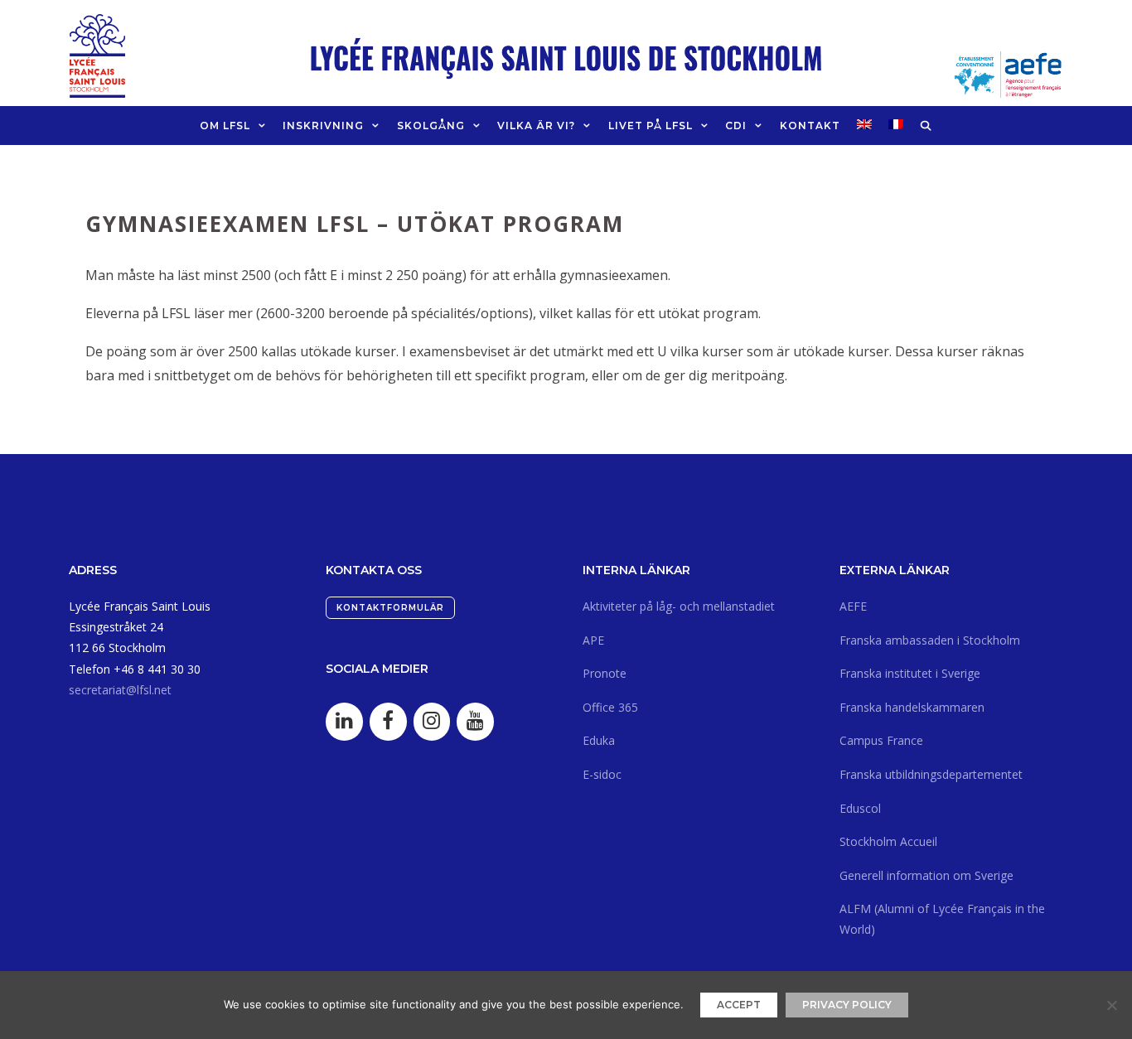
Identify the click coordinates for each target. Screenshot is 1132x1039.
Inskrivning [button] (323, 125)
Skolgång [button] (431, 125)
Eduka (599, 740)
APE (593, 640)
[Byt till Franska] (896, 124)
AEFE (853, 606)
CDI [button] (736, 125)
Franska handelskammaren (911, 707)
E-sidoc (602, 774)
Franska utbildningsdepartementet (931, 774)
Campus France (881, 740)
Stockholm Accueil (888, 841)
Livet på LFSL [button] (650, 125)
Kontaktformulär (390, 607)
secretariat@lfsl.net (120, 690)
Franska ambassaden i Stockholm (929, 640)
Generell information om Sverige (926, 875)
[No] (1111, 1005)
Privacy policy (847, 1004)
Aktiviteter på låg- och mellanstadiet (679, 606)
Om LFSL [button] (225, 125)
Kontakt (810, 125)
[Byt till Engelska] (864, 124)
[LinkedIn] (344, 722)
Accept (739, 1004)
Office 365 (610, 707)
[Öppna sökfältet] (926, 125)
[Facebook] (388, 722)
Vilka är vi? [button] (536, 125)
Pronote (604, 673)
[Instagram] (432, 722)
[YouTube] (475, 722)
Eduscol (860, 808)
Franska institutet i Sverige (909, 673)
